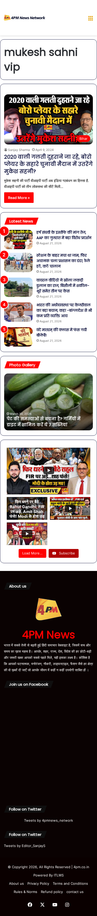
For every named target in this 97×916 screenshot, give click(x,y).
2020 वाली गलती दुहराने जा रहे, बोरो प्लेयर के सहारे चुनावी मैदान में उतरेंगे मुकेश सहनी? (48, 164)
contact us (75, 892)
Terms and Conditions (70, 883)
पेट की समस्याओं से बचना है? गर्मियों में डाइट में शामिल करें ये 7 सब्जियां (43, 422)
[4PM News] (24, 17)
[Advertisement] (64, 19)
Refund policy (52, 892)
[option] (48, 401)
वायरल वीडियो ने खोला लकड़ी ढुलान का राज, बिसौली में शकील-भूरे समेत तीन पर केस (62, 286)
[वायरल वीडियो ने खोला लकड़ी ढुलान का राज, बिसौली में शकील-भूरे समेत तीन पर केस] (18, 287)
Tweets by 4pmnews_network (48, 820)
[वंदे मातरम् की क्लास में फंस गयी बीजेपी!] (18, 337)
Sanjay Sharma (19, 150)
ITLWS (59, 875)
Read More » (19, 197)
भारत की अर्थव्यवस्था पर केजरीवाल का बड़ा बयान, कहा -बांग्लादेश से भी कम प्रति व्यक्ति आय (64, 310)
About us (16, 883)
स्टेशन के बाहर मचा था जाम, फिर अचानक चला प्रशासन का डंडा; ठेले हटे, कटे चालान (63, 261)
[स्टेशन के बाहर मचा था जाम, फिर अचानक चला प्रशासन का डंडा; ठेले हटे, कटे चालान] (18, 262)
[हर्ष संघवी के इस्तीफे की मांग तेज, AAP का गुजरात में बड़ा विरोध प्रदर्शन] (18, 239)
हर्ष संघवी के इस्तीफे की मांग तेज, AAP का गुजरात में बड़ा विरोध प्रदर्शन (63, 235)
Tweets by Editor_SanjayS (24, 846)
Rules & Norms (25, 892)
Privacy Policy (38, 883)
